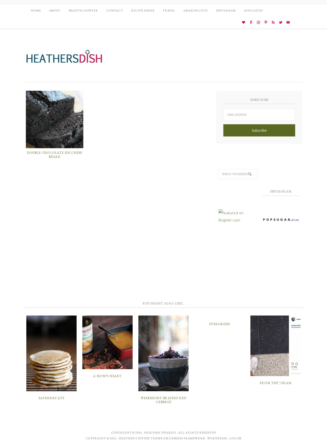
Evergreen (219, 324)
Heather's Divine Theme (140, 438)
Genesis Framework (187, 438)
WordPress (217, 438)
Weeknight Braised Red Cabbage (163, 400)
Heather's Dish (64, 58)
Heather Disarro (160, 433)
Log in (235, 438)
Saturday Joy (51, 398)
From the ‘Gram (276, 383)
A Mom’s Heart (107, 376)
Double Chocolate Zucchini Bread (54, 155)
